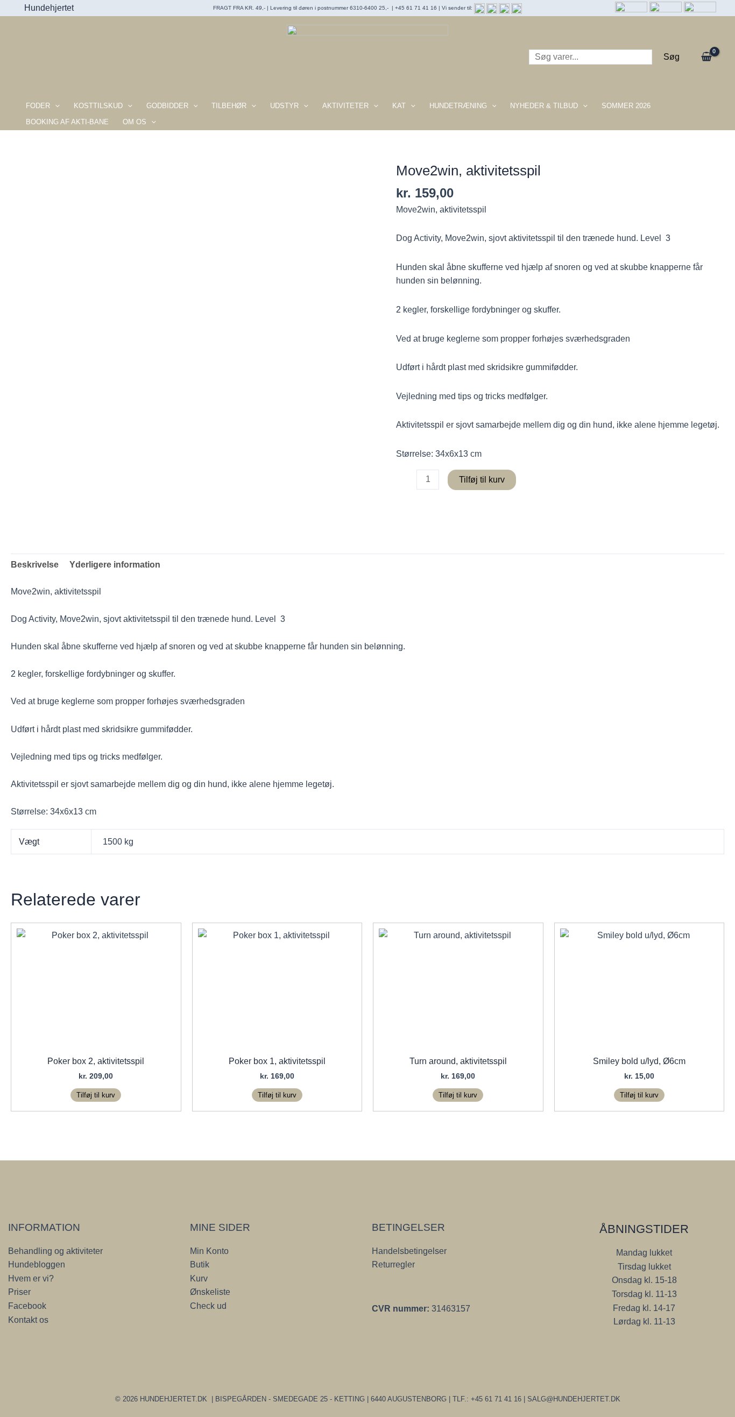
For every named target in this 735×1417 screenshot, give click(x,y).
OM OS (134, 122)
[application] (55, 106)
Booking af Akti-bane (67, 122)
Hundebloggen (36, 1264)
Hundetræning (458, 106)
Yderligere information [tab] (114, 564)
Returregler (393, 1264)
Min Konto (209, 1251)
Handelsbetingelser (409, 1251)
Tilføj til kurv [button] (95, 1095)
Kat (399, 106)
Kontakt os (28, 1319)
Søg (671, 56)
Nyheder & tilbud (544, 106)
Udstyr (284, 106)
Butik (199, 1264)
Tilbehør (228, 106)
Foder (38, 106)
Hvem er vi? (31, 1278)
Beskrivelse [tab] (35, 564)
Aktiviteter (345, 106)
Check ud (208, 1305)
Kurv (199, 1278)
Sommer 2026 (626, 106)
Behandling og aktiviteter (55, 1251)
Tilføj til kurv (482, 479)
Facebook (27, 1305)
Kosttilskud (98, 106)
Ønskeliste (210, 1291)
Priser (19, 1291)
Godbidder (167, 106)
